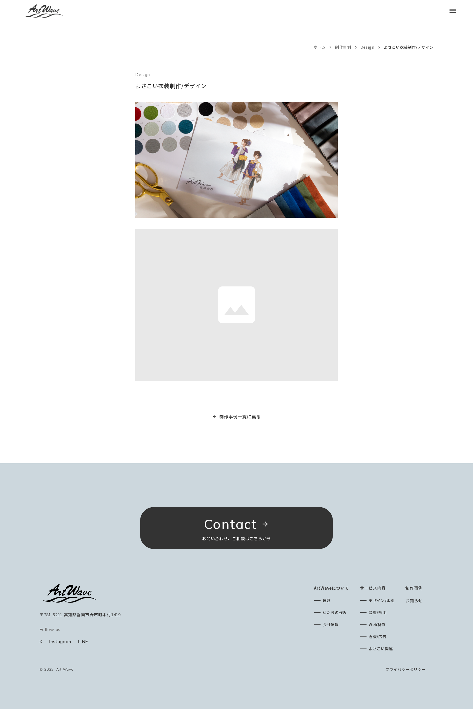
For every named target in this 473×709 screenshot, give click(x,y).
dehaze (453, 11)
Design (367, 47)
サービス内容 (373, 588)
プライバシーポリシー (405, 669)
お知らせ (414, 600)
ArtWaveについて (331, 588)
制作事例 (343, 47)
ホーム (320, 47)
